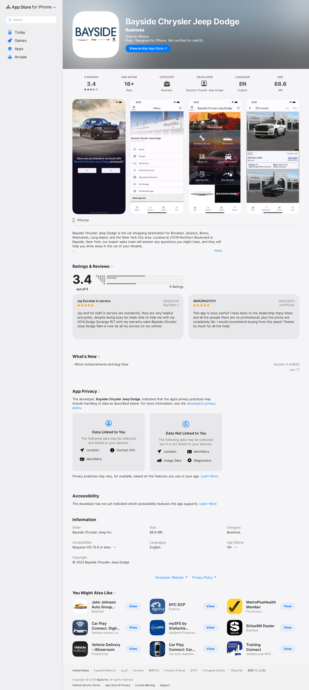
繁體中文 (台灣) (256, 670)
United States (80, 670)
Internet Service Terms (86, 685)
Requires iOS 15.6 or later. (92, 547)
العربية (124, 670)
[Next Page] (304, 316)
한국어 (194, 670)
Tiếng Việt (236, 670)
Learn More (209, 476)
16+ (229, 547)
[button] (31, 32)
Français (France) (174, 670)
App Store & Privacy (117, 685)
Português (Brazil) (214, 670)
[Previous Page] (67, 316)
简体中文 (154, 670)
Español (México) (105, 670)
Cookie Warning (145, 685)
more (218, 250)
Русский (138, 670)
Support (165, 685)
